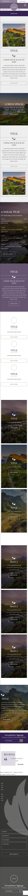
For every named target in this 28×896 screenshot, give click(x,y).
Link (2, 783)
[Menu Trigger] (25, 5)
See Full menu (8, 254)
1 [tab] (14, 45)
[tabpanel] (14, 35)
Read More (6, 719)
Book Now (22, 1)
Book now (14, 83)
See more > (21, 764)
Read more (14, 337)
